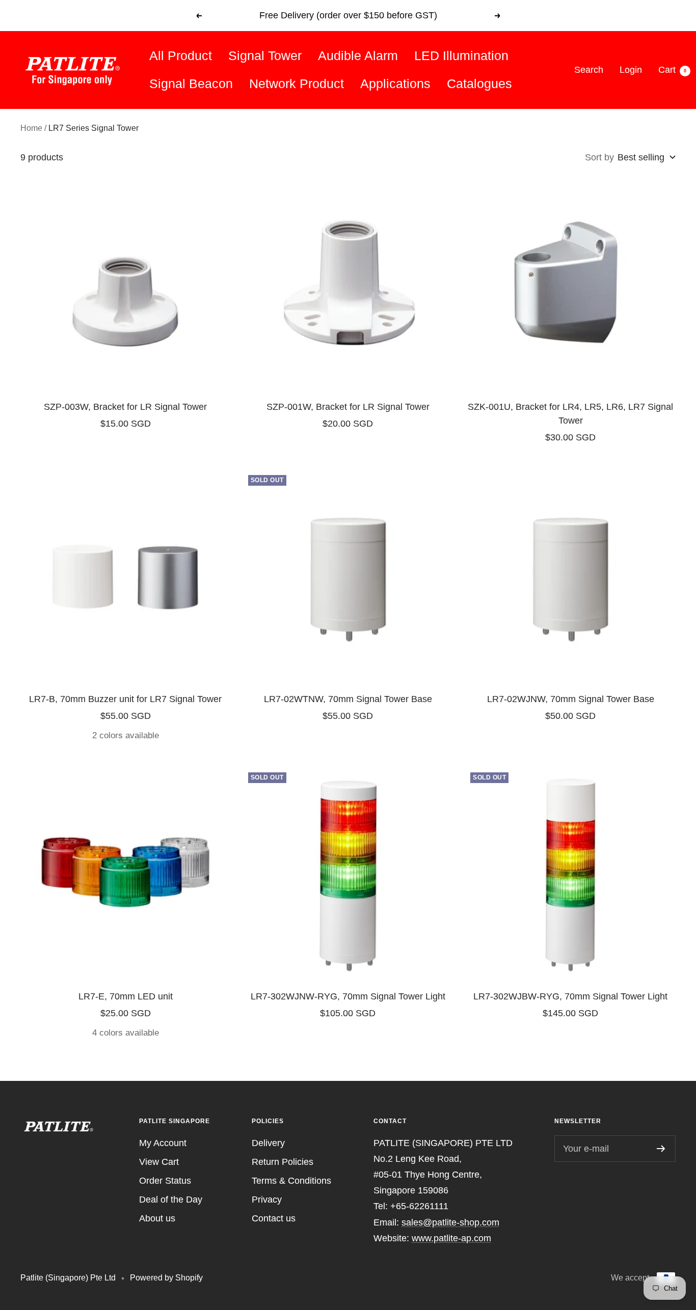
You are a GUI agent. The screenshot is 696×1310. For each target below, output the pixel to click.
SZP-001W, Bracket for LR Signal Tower (348, 407)
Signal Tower (265, 55)
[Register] (661, 1148)
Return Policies (282, 1162)
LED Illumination (461, 55)
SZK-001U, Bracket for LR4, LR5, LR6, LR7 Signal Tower (570, 414)
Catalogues (479, 84)
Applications (395, 84)
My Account (162, 1143)
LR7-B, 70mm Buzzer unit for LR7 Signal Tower (125, 699)
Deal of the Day (170, 1199)
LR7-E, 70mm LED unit (125, 996)
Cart (672, 70)
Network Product (296, 84)
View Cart (159, 1162)
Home (31, 128)
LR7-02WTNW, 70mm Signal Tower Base (348, 699)
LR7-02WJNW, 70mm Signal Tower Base (570, 699)
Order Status (165, 1181)
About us (157, 1218)
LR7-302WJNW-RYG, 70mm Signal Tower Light (348, 996)
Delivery (268, 1143)
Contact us (274, 1218)
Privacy (267, 1199)
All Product (180, 55)
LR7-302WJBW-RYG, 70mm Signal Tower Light (570, 996)
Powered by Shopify (166, 1277)
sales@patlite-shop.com (450, 1222)
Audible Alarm (358, 55)
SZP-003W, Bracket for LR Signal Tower (125, 407)
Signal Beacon (191, 84)
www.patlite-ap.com (451, 1238)
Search (588, 70)
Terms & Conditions (291, 1181)
